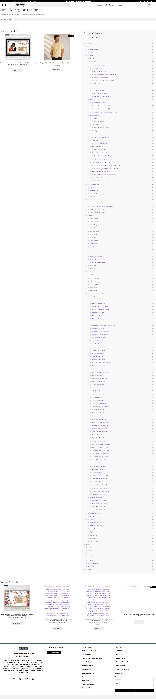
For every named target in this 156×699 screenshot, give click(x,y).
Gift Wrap (90, 272)
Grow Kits (90, 557)
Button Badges (94, 522)
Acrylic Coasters (94, 278)
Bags (89, 46)
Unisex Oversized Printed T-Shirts (103, 109)
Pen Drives (91, 560)
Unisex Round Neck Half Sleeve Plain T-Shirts (104, 112)
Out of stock (139, 622)
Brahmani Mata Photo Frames (100, 428)
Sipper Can (93, 237)
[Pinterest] (33, 679)
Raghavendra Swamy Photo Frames (102, 366)
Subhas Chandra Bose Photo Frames (102, 510)
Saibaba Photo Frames (98, 384)
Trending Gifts (91, 519)
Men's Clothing (94, 59)
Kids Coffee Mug (94, 228)
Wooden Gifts (91, 566)
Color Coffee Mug (94, 221)
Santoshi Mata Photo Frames (100, 472)
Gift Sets (90, 554)
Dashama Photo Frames (98, 435)
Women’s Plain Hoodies (100, 149)
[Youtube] (27, 679)
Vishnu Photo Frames (98, 409)
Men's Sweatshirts (97, 84)
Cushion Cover (94, 281)
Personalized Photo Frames (97, 212)
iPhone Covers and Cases (99, 262)
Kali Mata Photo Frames (98, 441)
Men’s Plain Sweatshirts (100, 87)
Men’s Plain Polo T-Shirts (101, 71)
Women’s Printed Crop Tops (102, 137)
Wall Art (92, 516)
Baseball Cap (93, 193)
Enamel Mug (93, 225)
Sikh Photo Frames (97, 397)
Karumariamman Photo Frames (101, 450)
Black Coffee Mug (94, 218)
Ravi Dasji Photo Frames (98, 381)
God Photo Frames (95, 300)
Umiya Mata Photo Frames (99, 488)
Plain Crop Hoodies (99, 121)
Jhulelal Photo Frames (98, 350)
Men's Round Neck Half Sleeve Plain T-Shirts (104, 74)
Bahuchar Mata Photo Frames (100, 425)
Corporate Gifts (90, 544)
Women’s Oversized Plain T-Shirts (103, 156)
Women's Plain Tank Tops (101, 143)
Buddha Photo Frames (98, 312)
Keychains (92, 532)
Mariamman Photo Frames (99, 463)
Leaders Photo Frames (96, 497)
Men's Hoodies (96, 62)
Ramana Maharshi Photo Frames (101, 372)
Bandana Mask (94, 190)
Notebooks (93, 538)
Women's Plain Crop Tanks (101, 127)
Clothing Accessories (93, 184)
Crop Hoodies (95, 118)
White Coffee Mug (94, 247)
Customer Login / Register (105, 5)
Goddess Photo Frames (96, 416)
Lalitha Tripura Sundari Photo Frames (102, 460)
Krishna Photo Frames (98, 353)
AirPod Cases (93, 253)
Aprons (92, 187)
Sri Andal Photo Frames (98, 482)
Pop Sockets (93, 269)
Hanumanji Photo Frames (99, 337)
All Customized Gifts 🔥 (89, 651)
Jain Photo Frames (97, 344)
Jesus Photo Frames (97, 347)
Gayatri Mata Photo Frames (99, 438)
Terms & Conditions (122, 669)
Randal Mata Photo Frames (99, 469)
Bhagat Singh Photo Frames (100, 503)
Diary (89, 547)
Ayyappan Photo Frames (98, 303)
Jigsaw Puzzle (94, 529)
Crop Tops (95, 131)
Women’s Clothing (87, 665)
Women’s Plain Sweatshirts (101, 181)
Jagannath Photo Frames (99, 341)
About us (119, 651)
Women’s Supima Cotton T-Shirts (101, 171)
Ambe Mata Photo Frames (99, 419)
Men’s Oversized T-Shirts (99, 90)
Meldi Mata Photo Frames (99, 466)
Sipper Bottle (93, 234)
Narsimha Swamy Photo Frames (101, 362)
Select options (18, 70)
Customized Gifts (92, 200)
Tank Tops (95, 140)
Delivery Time (120, 658)
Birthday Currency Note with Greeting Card (102, 206)
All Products (89, 43)
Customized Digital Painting (98, 209)
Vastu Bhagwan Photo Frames (100, 406)
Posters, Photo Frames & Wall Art (97, 294)
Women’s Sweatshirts (98, 178)
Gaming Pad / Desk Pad (96, 256)
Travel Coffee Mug (95, 240)
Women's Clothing (95, 115)
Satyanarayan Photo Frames (100, 388)
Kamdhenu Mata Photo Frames (100, 447)
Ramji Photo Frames (97, 375)
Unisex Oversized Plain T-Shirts (102, 106)
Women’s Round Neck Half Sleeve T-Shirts (103, 162)
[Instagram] (20, 679)
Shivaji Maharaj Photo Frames (100, 507)
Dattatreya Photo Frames (99, 319)
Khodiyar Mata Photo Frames (100, 453)
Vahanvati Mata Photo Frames (100, 491)
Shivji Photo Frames (97, 391)
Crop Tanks (95, 124)
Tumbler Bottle (94, 243)
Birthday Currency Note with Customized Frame (103, 203)
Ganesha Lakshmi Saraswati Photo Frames (104, 325)
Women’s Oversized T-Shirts (99, 153)
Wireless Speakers (93, 563)
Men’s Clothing (86, 662)
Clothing (90, 55)
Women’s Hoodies (97, 146)
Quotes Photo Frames (96, 513)
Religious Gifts (94, 541)
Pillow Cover (93, 290)
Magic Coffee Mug (94, 231)
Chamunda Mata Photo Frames (100, 431)
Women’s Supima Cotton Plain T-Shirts (105, 174)
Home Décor (91, 275)
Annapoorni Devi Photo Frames (100, 422)
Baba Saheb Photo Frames (99, 500)
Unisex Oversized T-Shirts (99, 102)
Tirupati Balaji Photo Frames (100, 403)
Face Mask (92, 196)
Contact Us (119, 654)
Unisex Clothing (94, 99)
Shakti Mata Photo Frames (99, 478)
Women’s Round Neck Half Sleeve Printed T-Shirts (108, 168)
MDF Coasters (93, 287)
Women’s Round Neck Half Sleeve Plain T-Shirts (107, 165)
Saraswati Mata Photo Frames (100, 475)
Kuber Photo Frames (97, 356)
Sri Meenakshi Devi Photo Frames (101, 485)
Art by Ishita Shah (95, 297)
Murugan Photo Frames (98, 359)
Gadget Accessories (93, 250)
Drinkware (90, 215)
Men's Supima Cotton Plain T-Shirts (104, 80)
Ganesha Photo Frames (98, 328)
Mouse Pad (93, 265)
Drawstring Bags (94, 49)
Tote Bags (92, 52)
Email (116, 683)
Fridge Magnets (94, 284)
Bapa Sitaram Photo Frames (100, 306)
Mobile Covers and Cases (96, 259)
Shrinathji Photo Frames (99, 394)
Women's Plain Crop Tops (101, 134)
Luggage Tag (93, 535)
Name (116, 677)
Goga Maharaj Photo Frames (100, 331)
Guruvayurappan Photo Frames (100, 334)
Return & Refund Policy (123, 662)
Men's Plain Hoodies (99, 65)
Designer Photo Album (96, 525)
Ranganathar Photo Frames (99, 378)
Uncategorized (90, 569)
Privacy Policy (120, 665)
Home (120, 5)
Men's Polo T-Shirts (97, 68)
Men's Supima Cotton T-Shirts (100, 77)
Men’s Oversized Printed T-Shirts (103, 96)
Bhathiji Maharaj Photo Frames (100, 309)
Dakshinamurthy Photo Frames (100, 316)
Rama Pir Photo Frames (98, 369)
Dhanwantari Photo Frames (99, 322)
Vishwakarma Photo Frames (99, 413)
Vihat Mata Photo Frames (99, 494)
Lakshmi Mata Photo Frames (100, 456)
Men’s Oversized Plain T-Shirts (102, 93)
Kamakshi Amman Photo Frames (101, 444)
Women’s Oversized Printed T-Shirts (104, 159)
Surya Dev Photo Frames (98, 400)
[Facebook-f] (14, 679)
